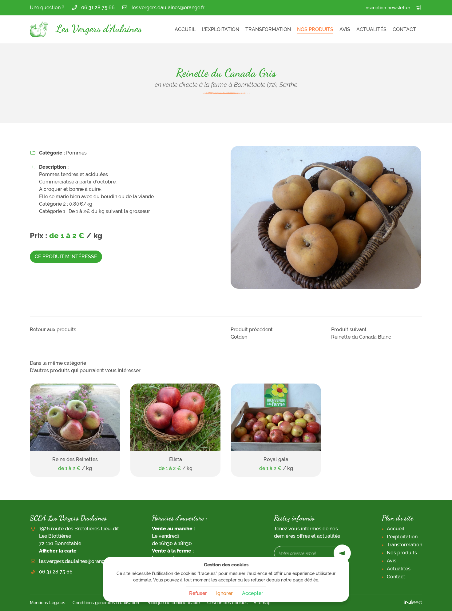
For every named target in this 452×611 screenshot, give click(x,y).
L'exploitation (220, 29)
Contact (404, 29)
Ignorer (224, 593)
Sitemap (262, 602)
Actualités (371, 29)
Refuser (198, 593)
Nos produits (315, 29)
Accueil (185, 29)
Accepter (252, 593)
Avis (344, 29)
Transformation (268, 29)
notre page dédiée (299, 579)
